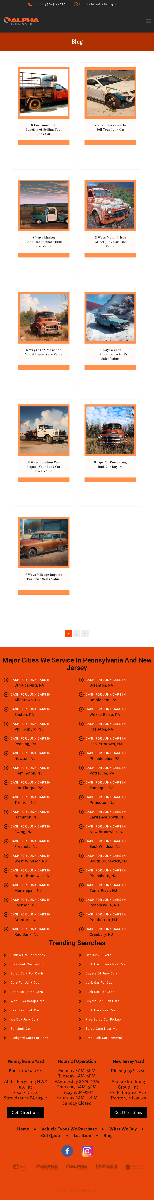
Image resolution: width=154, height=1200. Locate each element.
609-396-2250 (132, 1070)
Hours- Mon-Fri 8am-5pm (99, 4)
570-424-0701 (56, 4)
